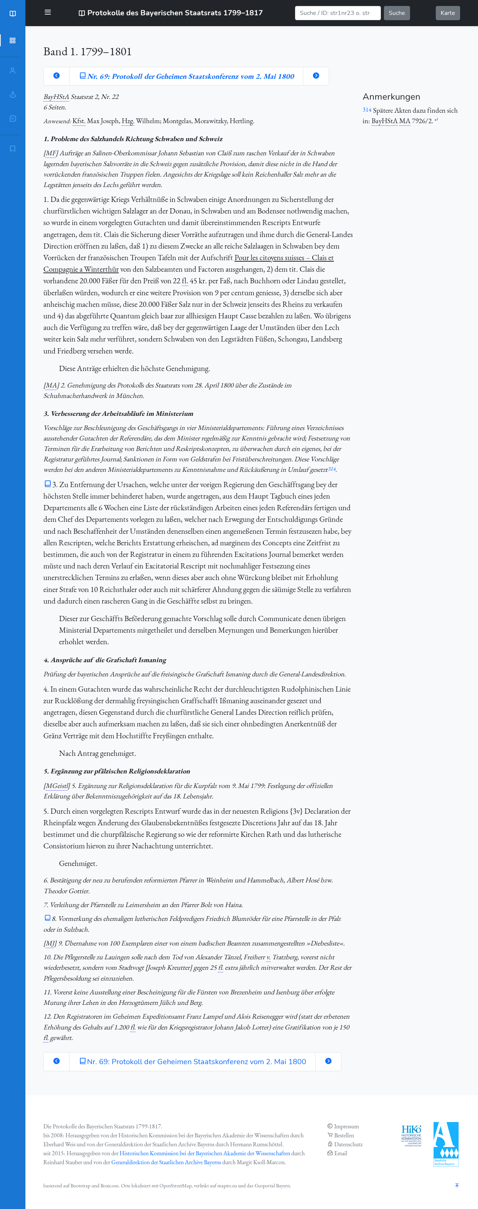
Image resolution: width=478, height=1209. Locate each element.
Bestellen (344, 1135)
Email (340, 1153)
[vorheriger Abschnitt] (56, 76)
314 (331, 469)
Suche (397, 13)
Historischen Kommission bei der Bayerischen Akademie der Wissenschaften (205, 1153)
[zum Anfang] (457, 1186)
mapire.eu (227, 1185)
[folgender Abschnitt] (316, 76)
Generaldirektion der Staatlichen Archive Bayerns (166, 1162)
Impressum (346, 1126)
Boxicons (109, 1185)
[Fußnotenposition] (436, 120)
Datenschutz (348, 1144)
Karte (448, 13)
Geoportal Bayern (272, 1185)
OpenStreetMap (175, 1185)
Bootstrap (80, 1185)
